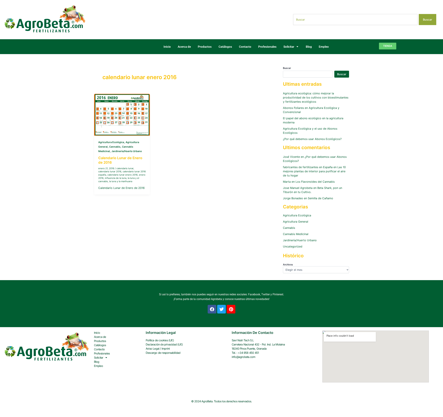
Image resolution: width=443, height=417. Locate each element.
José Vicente (291, 156)
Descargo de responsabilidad (163, 352)
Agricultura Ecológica (111, 142)
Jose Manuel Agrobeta (298, 188)
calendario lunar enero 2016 (122, 174)
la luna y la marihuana (120, 181)
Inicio (167, 46)
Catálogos (225, 46)
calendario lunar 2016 (109, 171)
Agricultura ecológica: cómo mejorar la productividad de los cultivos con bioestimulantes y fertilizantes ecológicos (315, 97)
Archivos (288, 264)
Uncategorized (292, 246)
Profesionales (267, 46)
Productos (205, 46)
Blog (309, 46)
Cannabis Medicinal (295, 234)
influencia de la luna (115, 178)
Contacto (245, 46)
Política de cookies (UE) (160, 340)
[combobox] (355, 19)
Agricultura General (295, 221)
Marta (287, 181)
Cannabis (114, 146)
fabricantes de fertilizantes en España (308, 167)
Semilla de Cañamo (320, 198)
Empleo (324, 46)
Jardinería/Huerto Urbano (126, 151)
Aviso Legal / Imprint (158, 348)
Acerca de (184, 46)
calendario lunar (124, 168)
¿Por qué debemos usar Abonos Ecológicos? (312, 139)
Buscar (287, 68)
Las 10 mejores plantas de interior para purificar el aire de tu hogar (314, 171)
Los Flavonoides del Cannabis (315, 181)
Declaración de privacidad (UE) (164, 344)
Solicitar (288, 46)
